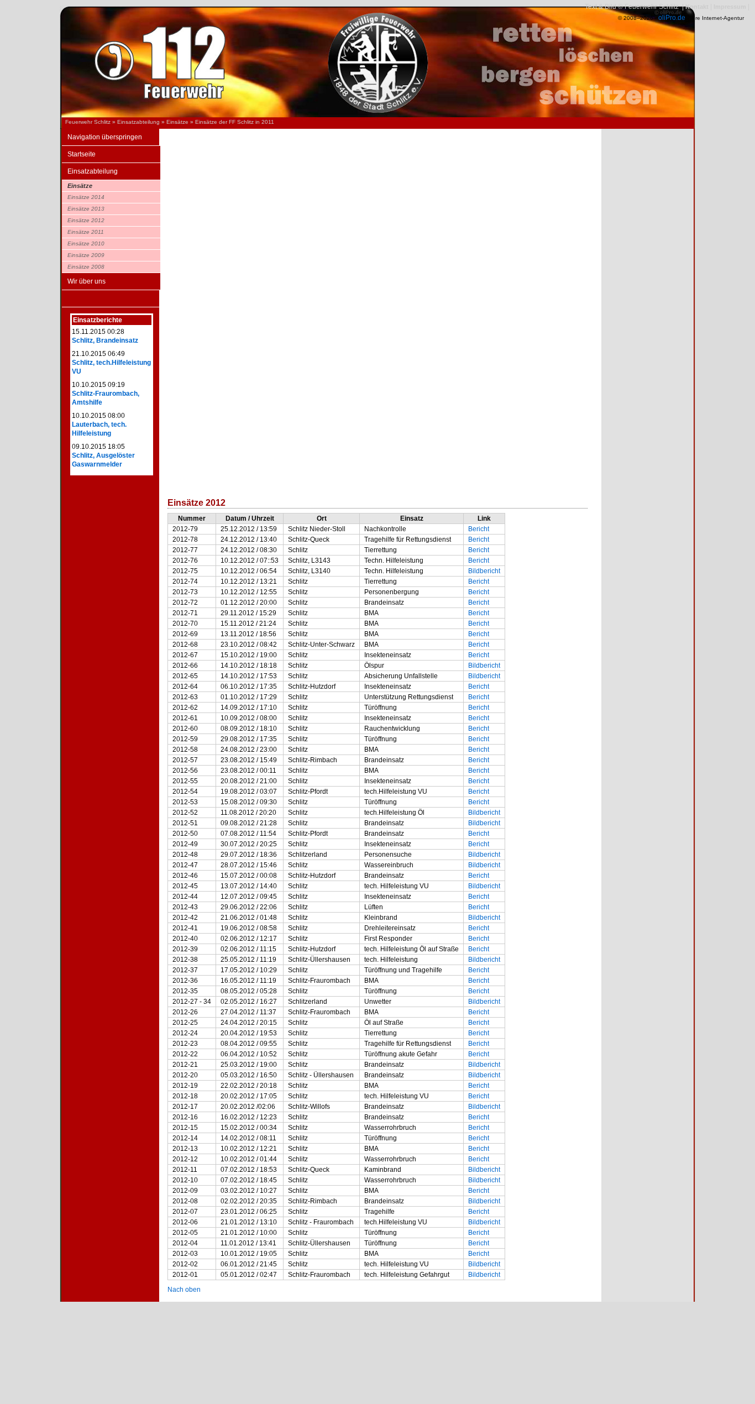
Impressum (730, 6)
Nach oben (184, 1289)
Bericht (478, 529)
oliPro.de (671, 18)
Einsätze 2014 (85, 197)
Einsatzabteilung (138, 122)
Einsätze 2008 (85, 267)
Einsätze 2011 (85, 232)
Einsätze (177, 122)
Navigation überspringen (104, 137)
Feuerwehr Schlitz (88, 122)
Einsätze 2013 (85, 209)
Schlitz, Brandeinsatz (105, 340)
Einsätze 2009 (85, 255)
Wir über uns (86, 281)
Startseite (81, 154)
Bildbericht (484, 571)
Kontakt (697, 6)
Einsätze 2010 (85, 243)
